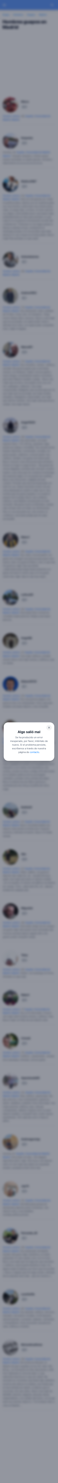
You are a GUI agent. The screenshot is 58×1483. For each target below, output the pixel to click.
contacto (34, 751)
